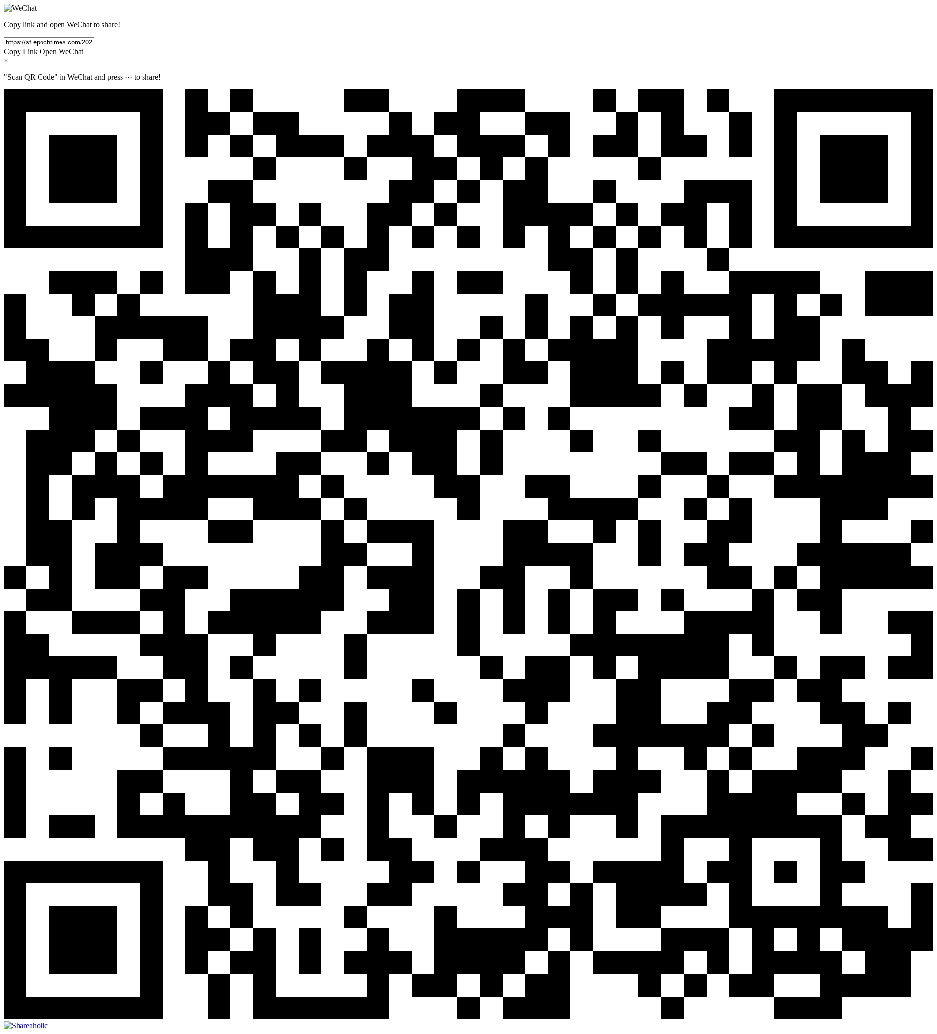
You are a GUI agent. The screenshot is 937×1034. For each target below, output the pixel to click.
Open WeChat (61, 51)
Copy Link (21, 51)
